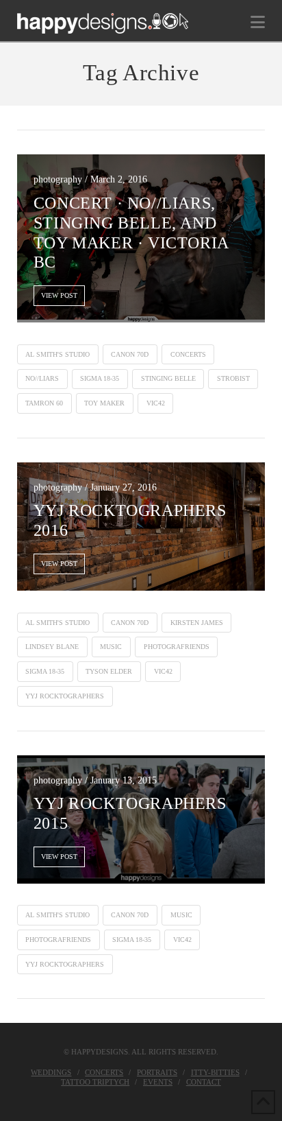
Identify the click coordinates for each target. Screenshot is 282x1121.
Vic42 (155, 403)
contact (203, 1082)
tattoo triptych (95, 1082)
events (157, 1082)
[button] (258, 22)
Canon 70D (130, 354)
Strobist (233, 378)
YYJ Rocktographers (64, 696)
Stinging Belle (168, 378)
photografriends (176, 646)
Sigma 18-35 (99, 378)
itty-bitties (215, 1072)
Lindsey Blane (52, 646)
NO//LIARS (42, 378)
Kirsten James (196, 622)
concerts (188, 354)
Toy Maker (104, 403)
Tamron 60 (44, 403)
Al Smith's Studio (57, 354)
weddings (51, 1072)
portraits (157, 1072)
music (111, 646)
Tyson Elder (109, 671)
